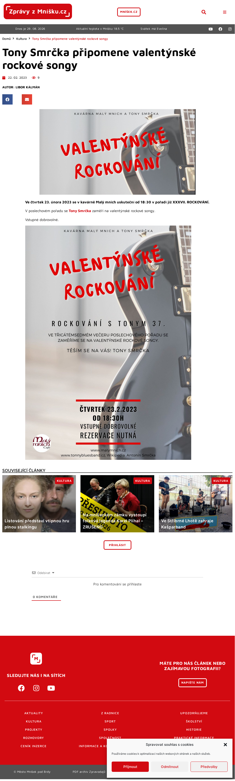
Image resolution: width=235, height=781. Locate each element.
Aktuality (33, 713)
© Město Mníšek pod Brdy (32, 771)
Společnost (110, 738)
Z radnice (110, 713)
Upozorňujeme (194, 713)
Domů (6, 38)
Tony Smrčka (80, 211)
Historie (194, 729)
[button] (225, 744)
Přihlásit (117, 545)
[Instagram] (230, 29)
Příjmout (130, 767)
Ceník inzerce (34, 746)
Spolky (110, 729)
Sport (110, 721)
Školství (194, 721)
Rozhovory (33, 738)
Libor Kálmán (28, 87)
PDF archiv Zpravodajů (89, 771)
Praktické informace (194, 738)
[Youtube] (210, 29)
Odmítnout (170, 767)
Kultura (21, 38)
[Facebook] (220, 29)
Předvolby (209, 767)
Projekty (33, 729)
